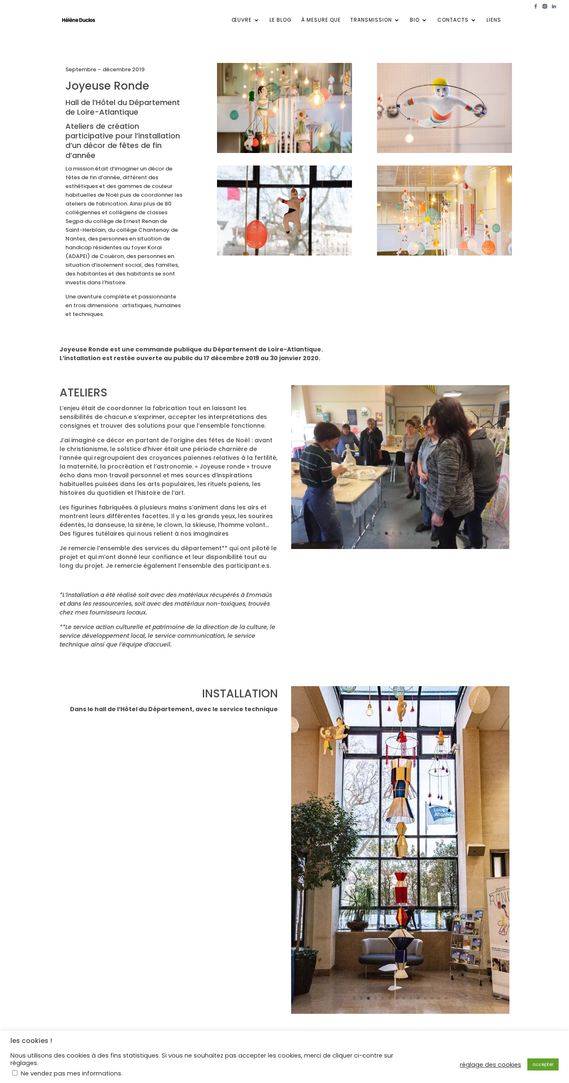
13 (439, 998)
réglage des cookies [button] (490, 1064)
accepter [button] (543, 1064)
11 (425, 998)
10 (418, 998)
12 (432, 998)
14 (446, 998)
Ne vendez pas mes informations (71, 1073)
